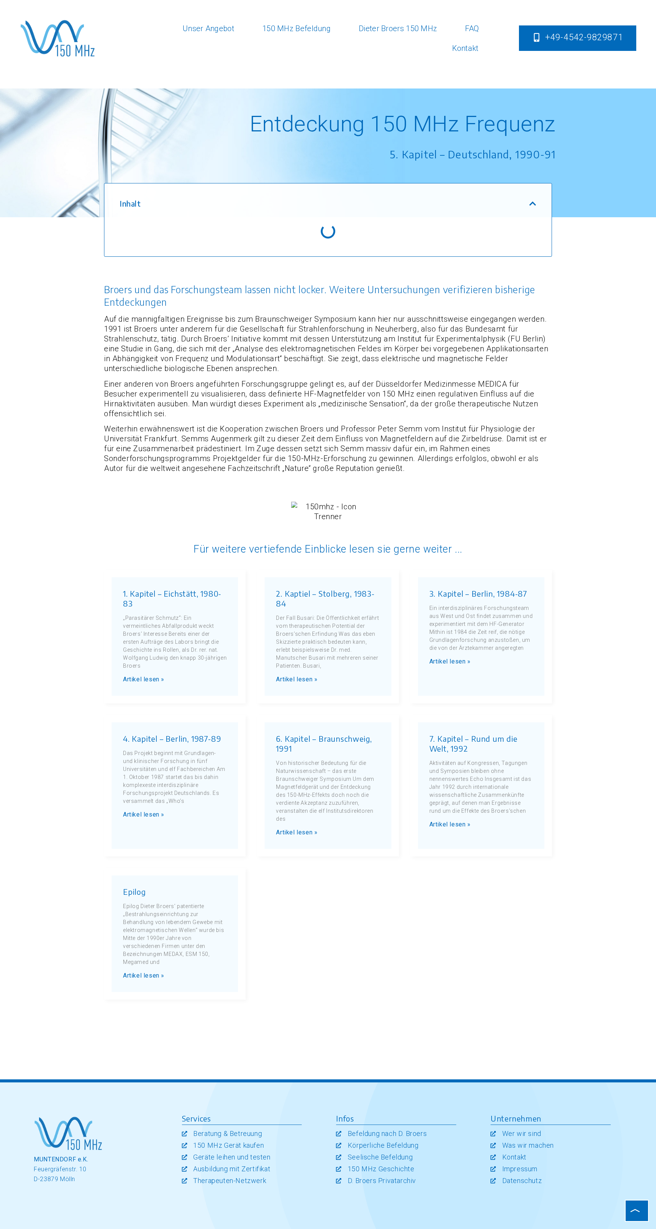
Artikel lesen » (143, 679)
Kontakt (465, 48)
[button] (532, 203)
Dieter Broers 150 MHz (398, 28)
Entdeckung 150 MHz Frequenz (403, 124)
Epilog (134, 891)
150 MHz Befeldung (296, 28)
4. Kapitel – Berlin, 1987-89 (172, 738)
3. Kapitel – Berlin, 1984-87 (478, 593)
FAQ (472, 28)
